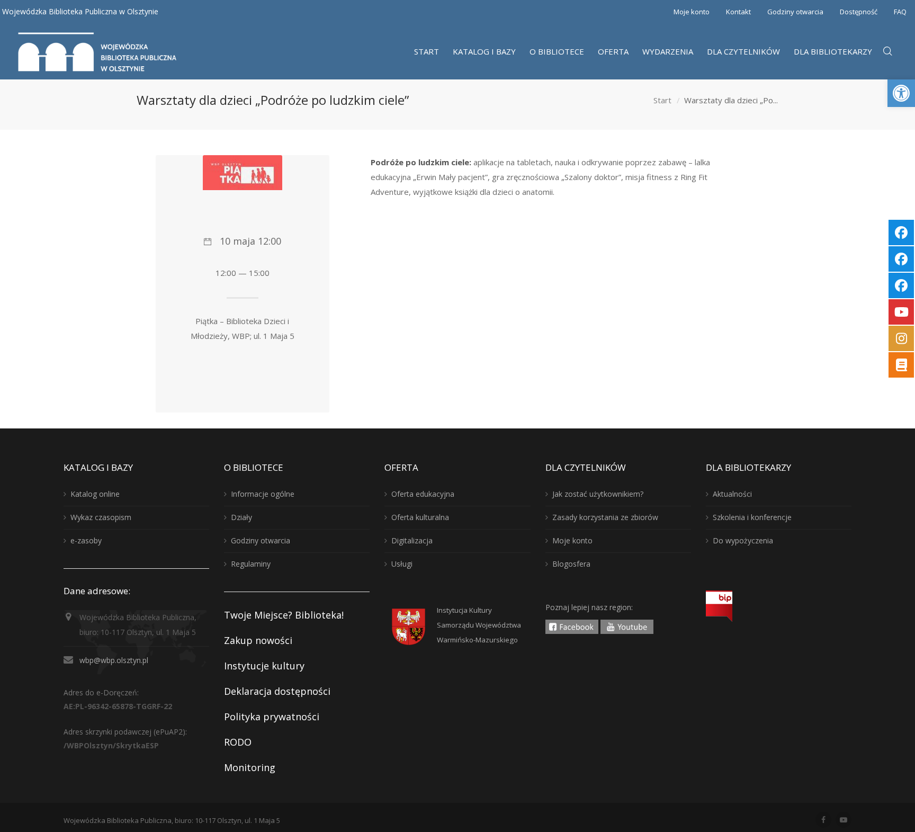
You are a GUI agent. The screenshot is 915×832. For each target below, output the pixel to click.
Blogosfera (571, 564)
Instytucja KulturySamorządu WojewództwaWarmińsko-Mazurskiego (479, 625)
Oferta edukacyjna (422, 494)
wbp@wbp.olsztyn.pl (113, 660)
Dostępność (858, 11)
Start (662, 100)
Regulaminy (251, 564)
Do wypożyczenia (743, 540)
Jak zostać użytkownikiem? (597, 494)
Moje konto (692, 11)
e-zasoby (86, 540)
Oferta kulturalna (420, 517)
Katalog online (95, 494)
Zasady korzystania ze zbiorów (605, 517)
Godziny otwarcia (795, 11)
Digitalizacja (412, 540)
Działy (241, 517)
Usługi (401, 564)
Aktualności (732, 494)
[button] (901, 93)
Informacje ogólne (262, 494)
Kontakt (738, 11)
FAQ (900, 11)
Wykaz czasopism (100, 517)
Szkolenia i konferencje (752, 517)
